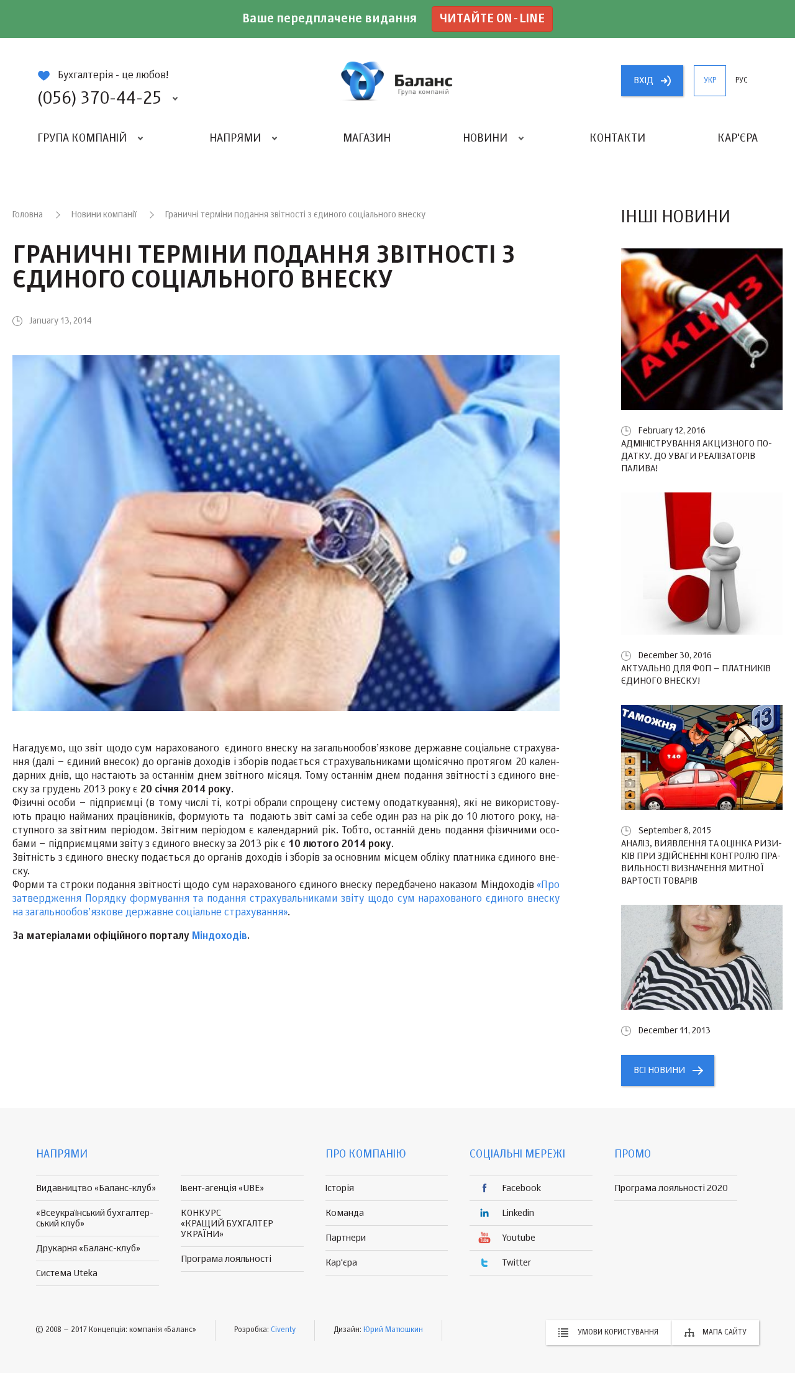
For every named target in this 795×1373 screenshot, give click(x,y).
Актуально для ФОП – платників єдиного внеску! (696, 675)
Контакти (617, 138)
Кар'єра (737, 138)
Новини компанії (104, 215)
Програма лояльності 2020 (671, 1188)
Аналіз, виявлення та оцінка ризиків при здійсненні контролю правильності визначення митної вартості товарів (701, 862)
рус (741, 80)
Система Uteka (67, 1273)
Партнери (345, 1238)
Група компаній (82, 138)
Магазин (367, 138)
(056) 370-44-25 (99, 98)
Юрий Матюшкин (393, 1330)
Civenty (283, 1330)
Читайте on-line (492, 19)
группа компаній (397, 80)
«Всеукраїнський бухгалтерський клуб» (94, 1218)
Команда (344, 1213)
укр (710, 80)
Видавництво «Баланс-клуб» (96, 1188)
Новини (485, 138)
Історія (339, 1188)
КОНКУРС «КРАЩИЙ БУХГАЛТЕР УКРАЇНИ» (227, 1223)
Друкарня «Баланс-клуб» (88, 1248)
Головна (27, 215)
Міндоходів (219, 936)
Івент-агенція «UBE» (222, 1188)
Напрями (235, 138)
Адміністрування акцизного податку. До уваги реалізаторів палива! (696, 456)
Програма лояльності (226, 1259)
